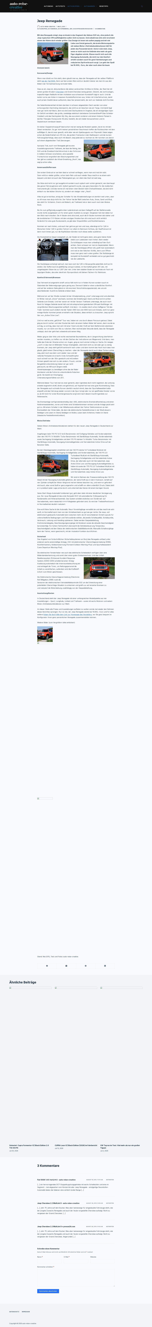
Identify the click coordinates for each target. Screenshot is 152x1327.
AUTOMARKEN (89, 6)
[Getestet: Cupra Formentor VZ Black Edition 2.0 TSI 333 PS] (30, 1064)
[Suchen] (142, 6)
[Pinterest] (85, 966)
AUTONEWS (48, 6)
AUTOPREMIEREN (63, 29)
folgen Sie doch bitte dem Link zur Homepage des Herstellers (67, 615)
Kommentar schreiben (45, 1267)
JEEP (70, 29)
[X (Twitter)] (66, 966)
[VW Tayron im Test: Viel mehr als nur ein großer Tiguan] (121, 1064)
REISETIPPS (103, 6)
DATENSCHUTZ (14, 1311)
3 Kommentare (100, 29)
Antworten (110, 1179)
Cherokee (60, 92)
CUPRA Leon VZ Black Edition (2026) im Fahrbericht (76, 1145)
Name (40, 1257)
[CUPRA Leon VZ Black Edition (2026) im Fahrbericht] (76, 1064)
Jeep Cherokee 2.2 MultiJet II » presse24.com (56, 1226)
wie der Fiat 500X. (49, 81)
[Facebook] (47, 966)
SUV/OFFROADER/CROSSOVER (82, 29)
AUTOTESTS (60, 6)
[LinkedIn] (105, 966)
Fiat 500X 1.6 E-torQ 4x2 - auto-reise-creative (56, 1180)
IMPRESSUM (26, 1311)
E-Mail (67, 1257)
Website (93, 1257)
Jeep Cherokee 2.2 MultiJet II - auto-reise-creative (58, 1203)
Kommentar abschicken (48, 1291)
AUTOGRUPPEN (73, 6)
